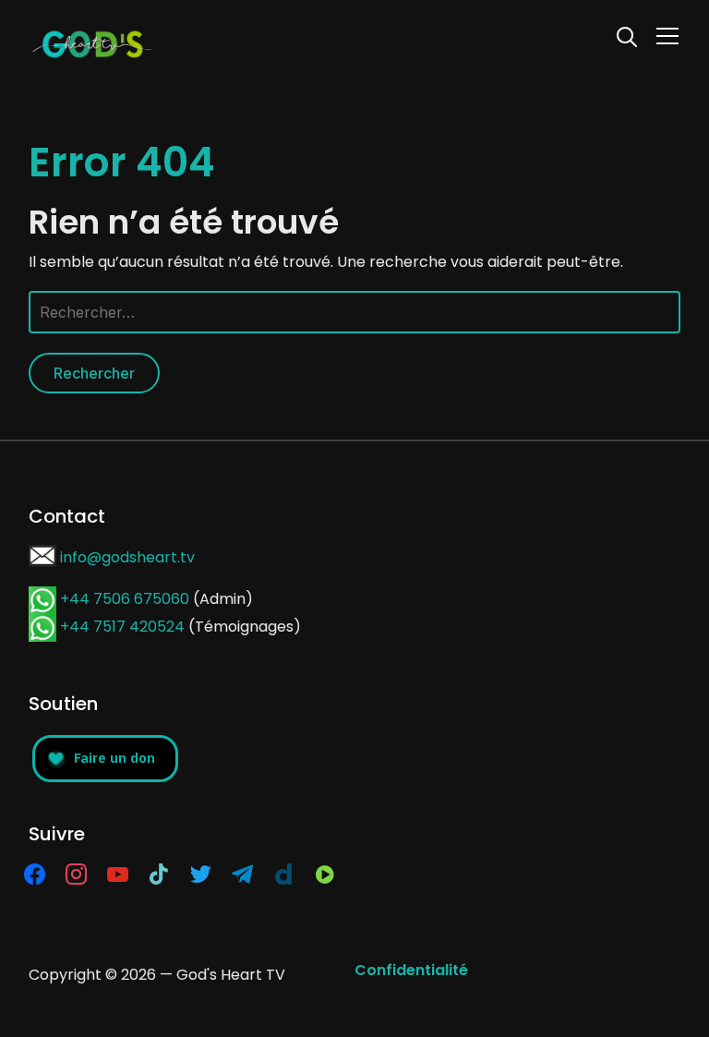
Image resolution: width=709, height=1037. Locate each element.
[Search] (626, 35)
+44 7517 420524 (122, 626)
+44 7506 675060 (124, 598)
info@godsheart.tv (127, 557)
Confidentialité (411, 970)
